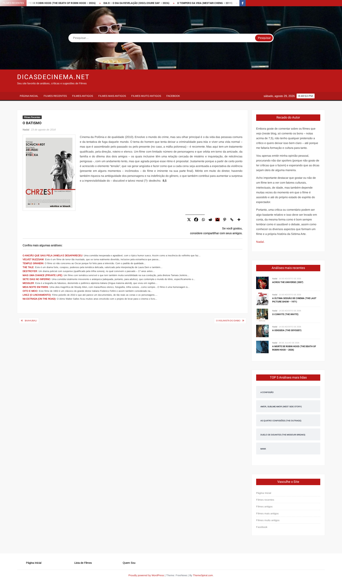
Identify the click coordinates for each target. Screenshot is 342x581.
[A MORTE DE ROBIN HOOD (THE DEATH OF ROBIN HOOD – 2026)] (262, 346)
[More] (239, 219)
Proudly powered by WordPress (146, 575)
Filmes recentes (55, 95)
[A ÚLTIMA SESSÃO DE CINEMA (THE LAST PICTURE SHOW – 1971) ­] (262, 298)
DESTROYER (30, 271)
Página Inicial (29, 95)
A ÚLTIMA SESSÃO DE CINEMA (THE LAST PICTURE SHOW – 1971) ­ (294, 300)
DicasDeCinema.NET (53, 77)
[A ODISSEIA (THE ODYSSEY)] (262, 330)
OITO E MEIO (30, 291)
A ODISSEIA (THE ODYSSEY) (287, 330)
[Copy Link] (232, 219)
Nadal (26, 129)
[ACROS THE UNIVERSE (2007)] (262, 282)
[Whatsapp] (203, 219)
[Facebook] (196, 219)
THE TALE (28, 267)
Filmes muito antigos (146, 95)
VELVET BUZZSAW (33, 259)
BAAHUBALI (31, 320)
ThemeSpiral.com (203, 575)
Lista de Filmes (83, 562)
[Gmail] (217, 219)
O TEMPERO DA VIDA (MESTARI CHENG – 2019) (181, 3)
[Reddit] (210, 219)
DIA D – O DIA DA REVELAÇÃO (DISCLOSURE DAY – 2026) (113, 3)
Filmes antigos (82, 95)
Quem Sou (129, 562)
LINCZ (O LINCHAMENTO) (37, 295)
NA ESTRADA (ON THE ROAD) (39, 298)
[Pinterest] (224, 219)
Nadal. (260, 241)
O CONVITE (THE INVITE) (285, 314)
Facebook (173, 95)
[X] (189, 219)
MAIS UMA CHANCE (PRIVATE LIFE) (42, 275)
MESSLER (28, 283)
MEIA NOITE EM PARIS (35, 287)
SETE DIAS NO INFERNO (36, 279)
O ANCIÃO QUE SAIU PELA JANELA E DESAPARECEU (52, 255)
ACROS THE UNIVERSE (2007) (287, 282)
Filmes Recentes (32, 117)
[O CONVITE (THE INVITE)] (262, 314)
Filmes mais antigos (112, 95)
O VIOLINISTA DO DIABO (228, 320)
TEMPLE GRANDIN (33, 263)
